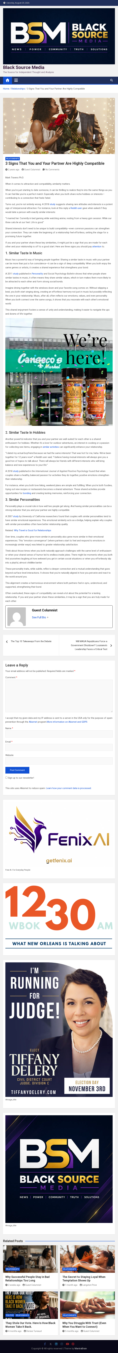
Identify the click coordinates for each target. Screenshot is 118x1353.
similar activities (51, 447)
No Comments (52, 169)
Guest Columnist (32, 169)
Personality (37, 273)
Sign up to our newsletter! (21, 777)
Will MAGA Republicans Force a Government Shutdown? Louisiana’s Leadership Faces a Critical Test (89, 645)
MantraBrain (81, 1348)
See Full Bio (39, 617)
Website (9, 755)
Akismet (33, 721)
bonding (27, 493)
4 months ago (15, 1331)
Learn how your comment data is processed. (68, 788)
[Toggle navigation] (16, 80)
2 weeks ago (14, 1285)
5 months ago (72, 1331)
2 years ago (13, 169)
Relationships (12, 159)
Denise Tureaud (34, 1331)
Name (9, 728)
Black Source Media (23, 67)
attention (96, 246)
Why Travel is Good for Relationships (32, 530)
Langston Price (89, 1285)
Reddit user (76, 208)
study (52, 204)
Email (8, 741)
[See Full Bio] (48, 617)
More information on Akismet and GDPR (67, 721)
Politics (10, 1315)
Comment (11, 677)
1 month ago (71, 1285)
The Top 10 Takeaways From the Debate (31, 641)
